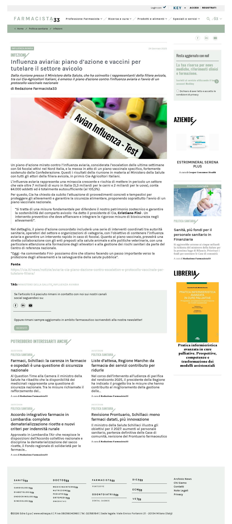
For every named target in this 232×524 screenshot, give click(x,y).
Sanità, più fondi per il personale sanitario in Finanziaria (193, 234)
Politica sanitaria (38, 28)
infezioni (57, 28)
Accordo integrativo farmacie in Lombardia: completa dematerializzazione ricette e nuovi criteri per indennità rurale (43, 421)
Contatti (179, 486)
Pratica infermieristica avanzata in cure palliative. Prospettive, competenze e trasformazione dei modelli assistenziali (197, 355)
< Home (18, 28)
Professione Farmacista (83, 18)
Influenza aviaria (22, 48)
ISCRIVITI (21, 327)
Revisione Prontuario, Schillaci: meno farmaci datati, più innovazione (125, 417)
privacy (194, 94)
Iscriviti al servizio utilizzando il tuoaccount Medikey (195, 82)
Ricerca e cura (119, 18)
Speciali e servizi (185, 18)
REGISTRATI (209, 7)
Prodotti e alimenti (151, 18)
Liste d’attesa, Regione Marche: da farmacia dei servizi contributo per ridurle (123, 365)
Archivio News (183, 478)
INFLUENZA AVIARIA (66, 284)
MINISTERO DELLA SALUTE (35, 284)
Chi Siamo (180, 482)
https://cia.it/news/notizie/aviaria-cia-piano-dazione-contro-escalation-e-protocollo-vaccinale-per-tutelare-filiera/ (87, 271)
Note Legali (181, 490)
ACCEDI (194, 7)
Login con (156, 7)
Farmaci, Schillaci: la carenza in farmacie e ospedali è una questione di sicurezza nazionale (48, 365)
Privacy (178, 494)
